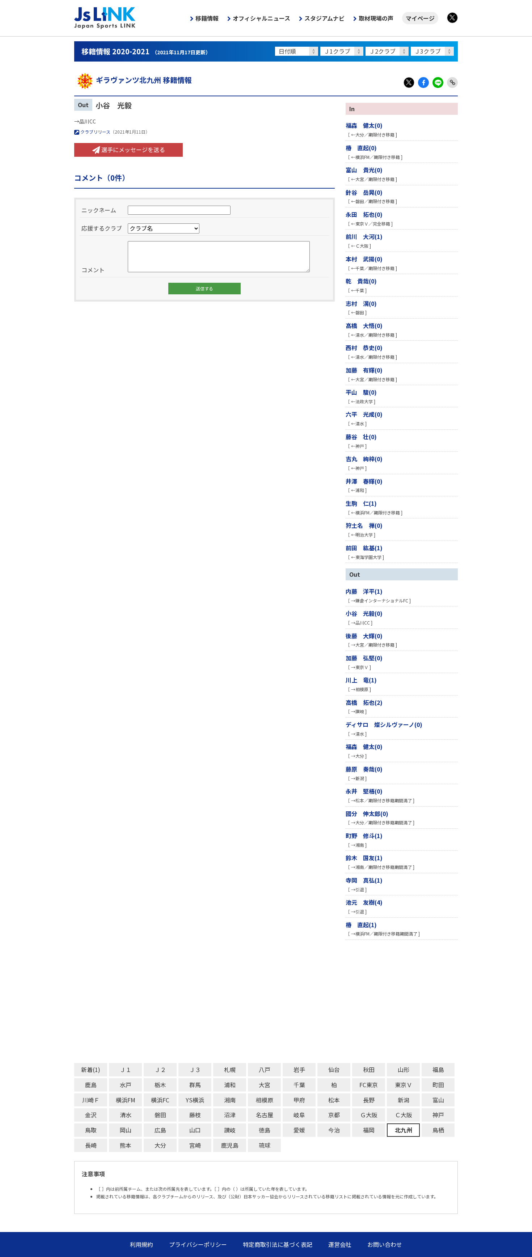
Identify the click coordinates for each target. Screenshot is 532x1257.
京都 (334, 1114)
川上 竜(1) (361, 680)
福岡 (369, 1130)
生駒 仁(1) (361, 503)
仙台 (334, 1069)
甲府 (299, 1100)
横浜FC (160, 1100)
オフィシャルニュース (261, 18)
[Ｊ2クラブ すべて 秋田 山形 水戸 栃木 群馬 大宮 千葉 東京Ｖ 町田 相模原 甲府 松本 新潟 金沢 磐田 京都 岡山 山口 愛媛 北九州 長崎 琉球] (388, 51)
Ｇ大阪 (368, 1114)
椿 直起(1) (361, 924)
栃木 (160, 1084)
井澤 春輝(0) (364, 481)
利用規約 (141, 1244)
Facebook (423, 82)
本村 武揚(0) (364, 259)
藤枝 (195, 1114)
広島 (160, 1130)
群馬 (195, 1084)
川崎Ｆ (91, 1100)
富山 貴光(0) (364, 169)
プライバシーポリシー (198, 1244)
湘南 (230, 1100)
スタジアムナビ (324, 18)
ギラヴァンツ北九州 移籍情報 (144, 80)
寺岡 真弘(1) (364, 880)
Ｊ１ (125, 1069)
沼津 (230, 1114)
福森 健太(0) (364, 125)
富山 (438, 1100)
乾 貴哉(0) (361, 281)
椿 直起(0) (361, 147)
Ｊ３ (195, 1069)
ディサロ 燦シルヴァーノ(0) (384, 724)
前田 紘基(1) (364, 547)
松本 (334, 1100)
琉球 (264, 1145)
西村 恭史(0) (364, 347)
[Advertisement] (266, 1001)
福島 (438, 1069)
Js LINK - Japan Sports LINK (105, 18)
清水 (125, 1114)
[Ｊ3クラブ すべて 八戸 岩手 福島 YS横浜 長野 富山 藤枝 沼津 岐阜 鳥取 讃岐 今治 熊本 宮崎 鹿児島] (433, 51)
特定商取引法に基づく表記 (277, 1244)
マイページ (420, 18)
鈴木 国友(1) (364, 857)
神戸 (438, 1114)
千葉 (299, 1084)
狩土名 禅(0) (364, 525)
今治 (334, 1130)
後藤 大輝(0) (364, 635)
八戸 (264, 1069)
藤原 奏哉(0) (364, 769)
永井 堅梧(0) (364, 791)
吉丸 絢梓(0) (364, 458)
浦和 (230, 1084)
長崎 (91, 1145)
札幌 (230, 1069)
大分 (160, 1145)
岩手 (299, 1069)
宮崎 (195, 1145)
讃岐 (230, 1130)
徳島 (264, 1130)
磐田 (160, 1114)
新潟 (403, 1100)
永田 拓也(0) (364, 214)
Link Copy (452, 82)
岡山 (125, 1130)
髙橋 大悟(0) (364, 325)
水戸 (125, 1084)
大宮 (264, 1084)
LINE (437, 82)
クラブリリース (94, 132)
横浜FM (125, 1100)
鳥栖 (438, 1130)
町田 (438, 1084)
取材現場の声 (376, 18)
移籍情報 (207, 18)
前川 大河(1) (364, 236)
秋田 (369, 1069)
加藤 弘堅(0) (364, 657)
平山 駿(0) (361, 392)
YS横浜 (195, 1100)
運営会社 (339, 1244)
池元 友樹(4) (364, 902)
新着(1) (90, 1069)
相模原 (264, 1100)
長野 (369, 1100)
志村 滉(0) (361, 303)
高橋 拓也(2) (364, 702)
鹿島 (91, 1084)
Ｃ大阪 (403, 1114)
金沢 (91, 1114)
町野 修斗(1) (364, 835)
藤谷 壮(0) (361, 436)
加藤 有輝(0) (364, 370)
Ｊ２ (160, 1069)
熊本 (125, 1145)
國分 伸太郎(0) (367, 813)
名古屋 (264, 1114)
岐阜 (299, 1114)
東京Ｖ (403, 1084)
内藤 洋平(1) (364, 591)
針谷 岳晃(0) (364, 192)
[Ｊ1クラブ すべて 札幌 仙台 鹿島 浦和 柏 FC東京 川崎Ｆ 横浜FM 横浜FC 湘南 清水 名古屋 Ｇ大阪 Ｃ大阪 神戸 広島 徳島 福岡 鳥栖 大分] (343, 51)
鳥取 (91, 1130)
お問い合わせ (384, 1244)
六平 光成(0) (364, 414)
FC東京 (368, 1084)
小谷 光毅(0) (364, 613)
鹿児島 (229, 1145)
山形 (403, 1069)
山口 (195, 1130)
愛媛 (299, 1130)
